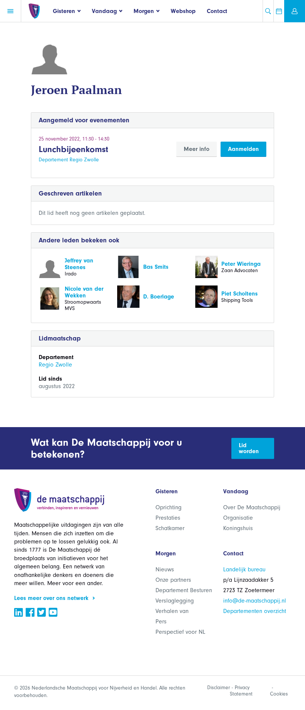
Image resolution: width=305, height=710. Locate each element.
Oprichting (168, 507)
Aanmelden (243, 149)
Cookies (279, 694)
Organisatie (238, 517)
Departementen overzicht (254, 611)
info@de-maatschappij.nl (254, 600)
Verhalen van (172, 611)
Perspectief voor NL (180, 632)
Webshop (183, 11)
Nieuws (164, 569)
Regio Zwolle (55, 364)
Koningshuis (238, 528)
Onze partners (173, 580)
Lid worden (249, 448)
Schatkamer (169, 528)
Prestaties (167, 517)
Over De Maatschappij (251, 507)
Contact (217, 11)
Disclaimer (218, 687)
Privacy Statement (241, 690)
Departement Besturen (183, 590)
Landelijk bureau (244, 569)
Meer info (196, 149)
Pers (161, 621)
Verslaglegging (174, 600)
